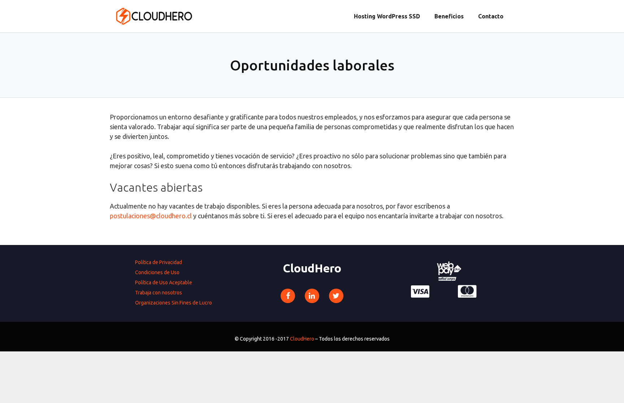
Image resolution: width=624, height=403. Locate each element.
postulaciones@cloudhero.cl (151, 215)
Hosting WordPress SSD (387, 16)
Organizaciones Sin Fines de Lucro (173, 303)
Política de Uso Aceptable (163, 282)
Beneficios (449, 16)
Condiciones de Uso (157, 272)
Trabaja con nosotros (158, 292)
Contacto (490, 16)
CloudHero (302, 339)
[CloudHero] (153, 15)
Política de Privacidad (158, 262)
